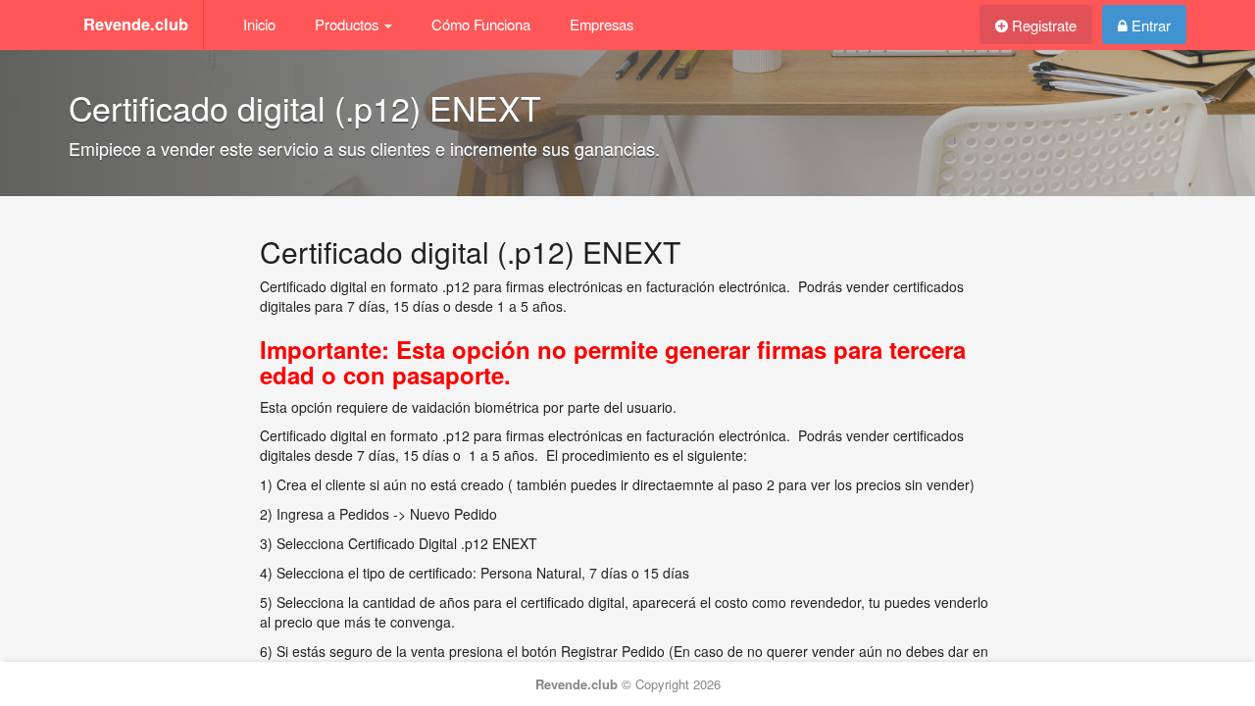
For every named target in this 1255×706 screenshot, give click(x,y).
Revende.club (135, 24)
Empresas (601, 24)
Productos (348, 24)
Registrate (1042, 25)
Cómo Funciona (480, 24)
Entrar (1149, 25)
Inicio (259, 24)
